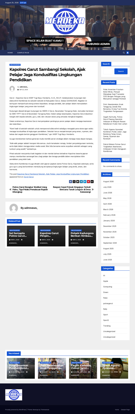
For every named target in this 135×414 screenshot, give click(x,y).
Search (106, 64)
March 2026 (108, 209)
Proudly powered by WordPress (16, 409)
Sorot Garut (28, 177)
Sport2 (106, 320)
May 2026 (107, 198)
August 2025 (108, 248)
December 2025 (109, 226)
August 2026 (108, 181)
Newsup (35, 409)
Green (105, 292)
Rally (105, 309)
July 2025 (107, 254)
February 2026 (109, 215)
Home (10, 53)
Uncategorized (15, 64)
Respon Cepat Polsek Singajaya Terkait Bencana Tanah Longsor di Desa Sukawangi (72, 189)
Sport (105, 315)
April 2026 (107, 204)
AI (104, 275)
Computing (107, 287)
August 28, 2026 (49, 372)
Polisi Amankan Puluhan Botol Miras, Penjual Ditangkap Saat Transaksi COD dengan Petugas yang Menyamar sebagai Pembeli (114, 94)
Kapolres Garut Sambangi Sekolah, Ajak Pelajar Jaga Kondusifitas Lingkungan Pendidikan (53, 174)
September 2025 (110, 243)
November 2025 (110, 232)
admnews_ (24, 87)
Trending (107, 326)
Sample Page (23, 53)
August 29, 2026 (18, 372)
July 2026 (107, 187)
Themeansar (45, 409)
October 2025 (108, 237)
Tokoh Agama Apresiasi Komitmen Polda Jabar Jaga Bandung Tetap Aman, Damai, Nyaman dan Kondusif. (114, 134)
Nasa (105, 298)
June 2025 (107, 260)
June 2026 (107, 193)
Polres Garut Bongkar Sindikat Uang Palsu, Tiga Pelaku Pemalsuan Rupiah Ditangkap (30, 189)
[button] (124, 53)
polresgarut (108, 303)
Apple (105, 281)
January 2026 (109, 221)
